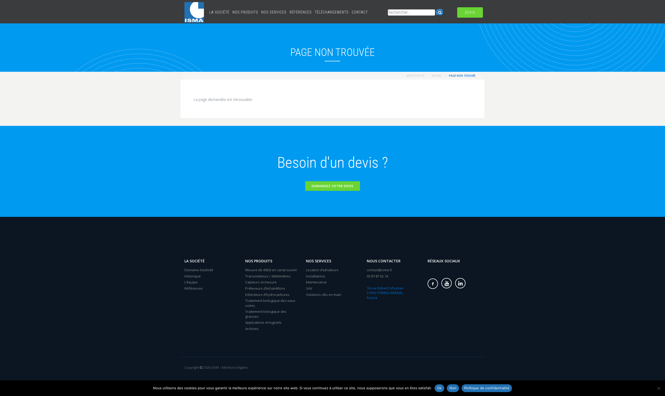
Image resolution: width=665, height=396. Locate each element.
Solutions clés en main (323, 294)
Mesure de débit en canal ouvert (271, 270)
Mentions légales (235, 367)
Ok (439, 388)
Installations (315, 276)
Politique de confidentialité (486, 388)
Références (301, 12)
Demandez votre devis (333, 186)
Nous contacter (384, 260)
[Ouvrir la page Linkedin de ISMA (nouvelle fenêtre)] (460, 283)
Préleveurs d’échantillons (265, 288)
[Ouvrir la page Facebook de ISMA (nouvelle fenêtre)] (433, 283)
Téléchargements (332, 12)
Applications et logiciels (263, 322)
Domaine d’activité (198, 270)
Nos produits (245, 12)
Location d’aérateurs (322, 270)
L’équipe (191, 282)
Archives (252, 328)
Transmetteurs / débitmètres (268, 276)
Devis (470, 12)
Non (452, 388)
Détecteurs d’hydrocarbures (267, 294)
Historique (192, 276)
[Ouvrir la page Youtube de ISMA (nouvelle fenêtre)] (446, 283)
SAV (309, 288)
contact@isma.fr (379, 270)
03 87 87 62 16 (377, 276)
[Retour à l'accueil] (194, 6)
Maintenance (316, 282)
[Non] (658, 388)
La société (219, 12)
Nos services (274, 12)
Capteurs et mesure (261, 282)
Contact (360, 12)
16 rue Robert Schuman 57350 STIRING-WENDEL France (385, 293)
